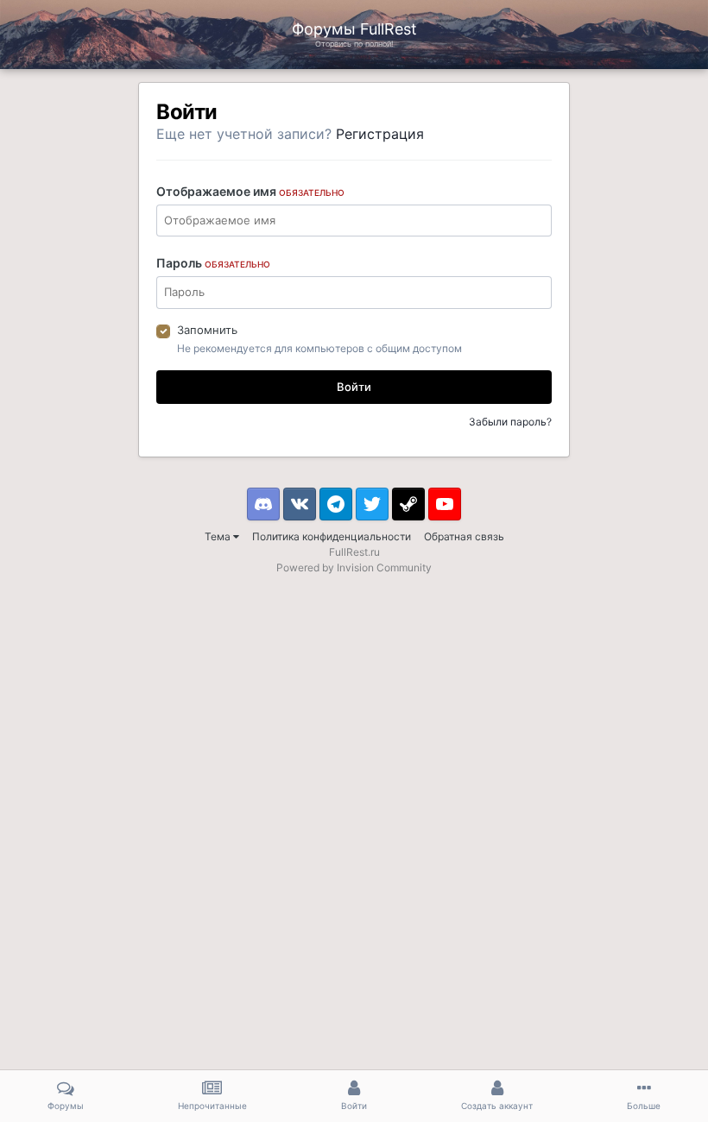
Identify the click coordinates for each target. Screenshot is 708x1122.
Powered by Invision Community (354, 567)
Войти (354, 387)
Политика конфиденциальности (331, 536)
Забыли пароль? (510, 421)
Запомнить (207, 330)
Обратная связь (464, 536)
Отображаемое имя (250, 191)
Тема (219, 536)
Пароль (213, 262)
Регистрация (380, 133)
